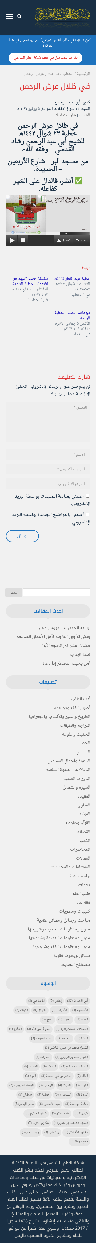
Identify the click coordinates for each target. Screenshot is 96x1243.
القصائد (83, 832)
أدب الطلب (80, 699)
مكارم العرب (38, 1123)
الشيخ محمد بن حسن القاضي (66, 1048)
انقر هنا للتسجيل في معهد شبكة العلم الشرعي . (45, 57)
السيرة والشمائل (76, 788)
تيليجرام (63, 1095)
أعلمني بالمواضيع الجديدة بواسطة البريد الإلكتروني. (51, 518)
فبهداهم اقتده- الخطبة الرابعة (72, 315)
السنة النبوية (41, 1038)
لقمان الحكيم (36, 1113)
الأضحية (80, 1010)
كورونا (81, 1113)
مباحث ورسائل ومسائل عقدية (63, 921)
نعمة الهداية (80, 655)
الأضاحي (36, 1001)
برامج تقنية (80, 876)
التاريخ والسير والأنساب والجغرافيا (59, 717)
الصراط (43, 1057)
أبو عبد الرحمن (67, 102)
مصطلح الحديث (75, 965)
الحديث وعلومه (76, 734)
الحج (47, 1019)
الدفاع (15, 1029)
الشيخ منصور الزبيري (71, 1057)
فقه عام (83, 903)
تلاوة (82, 1095)
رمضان (25, 1095)
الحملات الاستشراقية (72, 1029)
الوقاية (46, 1085)
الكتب (85, 841)
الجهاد (64, 1019)
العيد (30, 1076)
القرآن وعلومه (78, 823)
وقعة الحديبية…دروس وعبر (63, 628)
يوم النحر (30, 1132)
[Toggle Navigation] (9, 17)
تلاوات (84, 885)
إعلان (56, 1001)
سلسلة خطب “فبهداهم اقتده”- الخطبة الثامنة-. (29, 281)
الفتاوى (83, 805)
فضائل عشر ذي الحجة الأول (65, 646)
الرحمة (64, 1038)
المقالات (83, 858)
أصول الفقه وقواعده (72, 708)
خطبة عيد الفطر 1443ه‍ (72, 278)
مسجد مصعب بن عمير (71, 1123)
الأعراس (59, 1010)
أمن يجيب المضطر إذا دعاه (66, 664)
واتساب (51, 1132)
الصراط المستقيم (74, 1066)
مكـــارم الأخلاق (76, 1132)
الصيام (31, 1066)
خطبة (43, 1095)
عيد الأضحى (49, 1104)
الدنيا (82, 1038)
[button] (89, 1207)
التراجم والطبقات (75, 726)
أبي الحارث (77, 1001)
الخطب (84, 115)
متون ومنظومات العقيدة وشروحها (59, 938)
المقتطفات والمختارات (70, 867)
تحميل (66, 240)
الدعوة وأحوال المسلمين (68, 761)
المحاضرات (80, 850)
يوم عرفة (79, 1142)
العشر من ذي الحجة (56, 1076)
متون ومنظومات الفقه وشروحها (61, 947)
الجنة (82, 1019)
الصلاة (49, 1066)
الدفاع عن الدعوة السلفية (68, 770)
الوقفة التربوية (21, 1085)
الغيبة (82, 1085)
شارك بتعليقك (65, 115)
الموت (64, 1085)
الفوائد (84, 814)
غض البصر (24, 1104)
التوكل (39, 1010)
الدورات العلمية (76, 779)
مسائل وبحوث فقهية (71, 956)
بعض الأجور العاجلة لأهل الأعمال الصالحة (53, 637)
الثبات (21, 1010)
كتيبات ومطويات (74, 912)
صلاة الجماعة (76, 1104)
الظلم (82, 1076)
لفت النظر (60, 1113)
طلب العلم (81, 894)
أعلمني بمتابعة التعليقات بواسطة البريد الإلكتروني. (52, 500)
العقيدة (84, 797)
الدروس (83, 752)
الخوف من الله (38, 1029)
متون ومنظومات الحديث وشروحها (59, 929)
